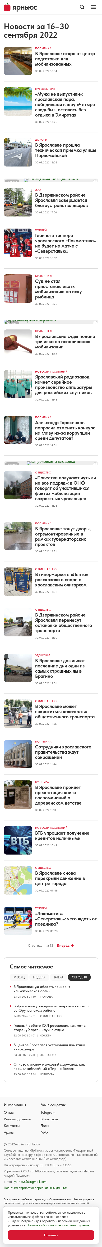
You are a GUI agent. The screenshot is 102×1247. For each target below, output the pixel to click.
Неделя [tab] (39, 977)
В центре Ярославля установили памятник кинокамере (49, 1047)
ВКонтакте (49, 1119)
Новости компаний (51, 371)
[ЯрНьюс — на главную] (20, 7)
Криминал (43, 276)
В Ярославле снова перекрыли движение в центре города (60, 878)
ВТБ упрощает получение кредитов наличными (62, 835)
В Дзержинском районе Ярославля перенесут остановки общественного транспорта (63, 622)
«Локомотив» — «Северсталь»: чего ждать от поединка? (66, 919)
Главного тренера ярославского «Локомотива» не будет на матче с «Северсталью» (65, 243)
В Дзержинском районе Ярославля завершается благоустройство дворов (61, 200)
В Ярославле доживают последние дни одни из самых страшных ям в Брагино (60, 668)
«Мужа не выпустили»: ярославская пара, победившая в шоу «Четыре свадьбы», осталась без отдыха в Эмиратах (65, 104)
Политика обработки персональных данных (35, 1188)
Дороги (41, 139)
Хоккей (41, 230)
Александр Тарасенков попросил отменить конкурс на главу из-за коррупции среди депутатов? (65, 430)
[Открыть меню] (93, 7)
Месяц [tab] (19, 977)
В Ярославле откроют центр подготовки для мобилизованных (65, 59)
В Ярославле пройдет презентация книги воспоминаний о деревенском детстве (58, 795)
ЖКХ (38, 189)
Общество (43, 472)
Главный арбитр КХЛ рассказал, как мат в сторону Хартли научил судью (50, 1027)
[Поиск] (82, 7)
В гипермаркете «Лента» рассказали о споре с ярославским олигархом (61, 580)
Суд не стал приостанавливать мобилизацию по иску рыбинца (58, 289)
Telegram (48, 1112)
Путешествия (45, 88)
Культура (42, 782)
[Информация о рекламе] (95, 182)
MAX (44, 1132)
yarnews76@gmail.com (30, 1182)
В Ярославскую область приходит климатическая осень (42, 988)
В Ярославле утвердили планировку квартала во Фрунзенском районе (52, 1008)
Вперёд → (65, 945)
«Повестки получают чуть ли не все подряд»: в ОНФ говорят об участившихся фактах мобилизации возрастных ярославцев (65, 488)
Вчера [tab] (58, 977)
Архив (9, 1132)
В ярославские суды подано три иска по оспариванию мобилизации (65, 341)
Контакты (12, 1125)
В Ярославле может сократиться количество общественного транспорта (65, 711)
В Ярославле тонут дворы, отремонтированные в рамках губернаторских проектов (63, 536)
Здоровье (42, 655)
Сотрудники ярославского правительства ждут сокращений (63, 752)
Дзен (45, 1125)
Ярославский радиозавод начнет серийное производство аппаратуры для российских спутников (63, 384)
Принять (51, 1235)
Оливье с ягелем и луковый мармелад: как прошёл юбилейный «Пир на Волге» (49, 1066)
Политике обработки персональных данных (58, 1225)
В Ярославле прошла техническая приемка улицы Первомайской (65, 150)
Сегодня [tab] (79, 977)
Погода (46, 996)
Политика (43, 48)
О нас (9, 1112)
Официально (46, 569)
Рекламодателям (17, 1119)
